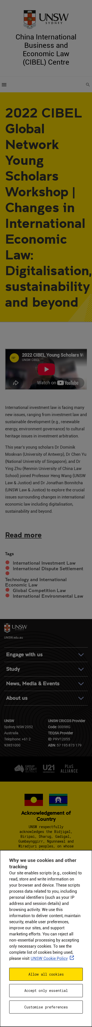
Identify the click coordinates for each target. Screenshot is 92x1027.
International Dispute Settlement (48, 568)
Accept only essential (46, 990)
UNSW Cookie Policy (49, 958)
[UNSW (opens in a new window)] (46, 19)
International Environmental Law (48, 596)
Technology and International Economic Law (36, 582)
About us (17, 698)
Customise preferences (46, 1007)
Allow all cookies (46, 974)
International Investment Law (44, 563)
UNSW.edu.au (13, 637)
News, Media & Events (33, 683)
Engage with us (24, 654)
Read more (23, 534)
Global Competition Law (39, 590)
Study (13, 669)
